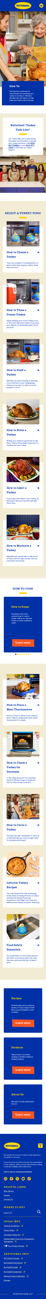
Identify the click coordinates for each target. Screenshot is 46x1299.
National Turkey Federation (14, 1276)
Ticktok (29, 1178)
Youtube (23, 1178)
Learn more (22, 642)
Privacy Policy (9, 1230)
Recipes (16, 998)
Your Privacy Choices (16, 1246)
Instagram (5, 1178)
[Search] (39, 1213)
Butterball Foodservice (13, 1272)
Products (17, 1047)
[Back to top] (40, 1145)
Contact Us (8, 1199)
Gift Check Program (11, 1258)
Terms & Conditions (11, 1226)
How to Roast (20, 607)
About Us (17, 1094)
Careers (7, 1195)
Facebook (11, 1178)
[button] (15, 654)
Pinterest (17, 1178)
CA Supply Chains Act (12, 1235)
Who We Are (9, 1191)
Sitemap (7, 1280)
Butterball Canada (11, 1267)
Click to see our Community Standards (18, 1172)
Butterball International (13, 1263)
